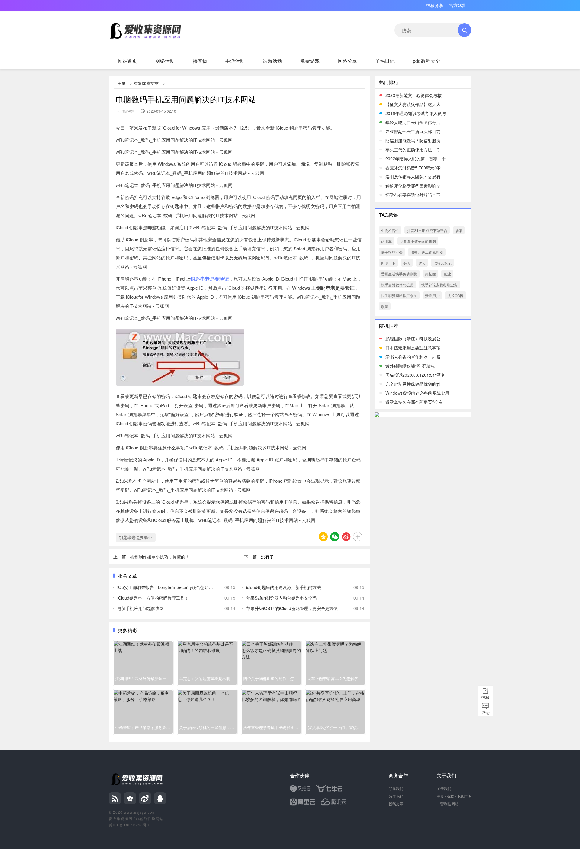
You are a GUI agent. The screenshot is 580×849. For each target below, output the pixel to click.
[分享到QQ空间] (323, 536)
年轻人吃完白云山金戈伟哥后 (412, 122)
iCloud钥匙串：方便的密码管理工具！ (152, 598)
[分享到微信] (334, 536)
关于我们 (444, 788)
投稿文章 (396, 803)
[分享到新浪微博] (346, 536)
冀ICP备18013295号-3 (130, 824)
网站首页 (127, 60)
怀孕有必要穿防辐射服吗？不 (412, 195)
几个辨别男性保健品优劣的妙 (412, 384)
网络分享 (347, 60)
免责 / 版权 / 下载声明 (454, 796)
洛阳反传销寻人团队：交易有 (412, 177)
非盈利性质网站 (149, 818)
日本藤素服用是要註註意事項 (412, 348)
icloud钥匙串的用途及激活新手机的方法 (283, 587)
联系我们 (396, 788)
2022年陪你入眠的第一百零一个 (415, 159)
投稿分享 (434, 5)
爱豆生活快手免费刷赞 (399, 273)
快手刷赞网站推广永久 (399, 295)
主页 (121, 83)
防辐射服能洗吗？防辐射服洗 (412, 140)
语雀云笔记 (442, 262)
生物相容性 (390, 230)
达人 (422, 262)
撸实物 (200, 60)
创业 (447, 273)
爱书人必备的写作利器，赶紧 (412, 357)
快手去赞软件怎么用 (397, 284)
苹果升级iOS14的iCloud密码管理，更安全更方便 (292, 608)
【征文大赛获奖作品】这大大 (412, 104)
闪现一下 (388, 262)
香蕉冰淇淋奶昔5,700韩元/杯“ (413, 168)
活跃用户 (432, 295)
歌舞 (384, 306)
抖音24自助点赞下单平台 (427, 230)
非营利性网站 (448, 803)
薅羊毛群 (396, 796)
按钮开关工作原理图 (427, 252)
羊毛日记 (385, 60)
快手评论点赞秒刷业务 (439, 284)
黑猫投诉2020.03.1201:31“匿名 (415, 375)
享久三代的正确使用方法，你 (412, 149)
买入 (407, 262)
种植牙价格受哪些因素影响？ (412, 186)
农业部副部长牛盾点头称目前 (412, 131)
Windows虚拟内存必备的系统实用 (417, 393)
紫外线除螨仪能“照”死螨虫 (410, 366)
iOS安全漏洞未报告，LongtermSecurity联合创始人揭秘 (166, 587)
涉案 (458, 230)
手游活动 (235, 60)
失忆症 (430, 273)
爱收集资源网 (120, 818)
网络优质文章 (146, 83)
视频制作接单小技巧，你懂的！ (159, 557)
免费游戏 (310, 60)
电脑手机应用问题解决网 (140, 608)
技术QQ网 (455, 295)
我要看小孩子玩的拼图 (418, 241)
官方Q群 (457, 5)
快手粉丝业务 (392, 252)
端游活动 (272, 60)
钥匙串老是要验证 (209, 278)
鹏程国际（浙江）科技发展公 (412, 339)
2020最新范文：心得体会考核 (413, 95)
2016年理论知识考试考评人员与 (415, 113)
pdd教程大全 (426, 60)
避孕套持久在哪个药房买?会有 (414, 402)
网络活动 (165, 60)
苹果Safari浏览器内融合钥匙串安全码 (281, 598)
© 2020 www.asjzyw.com (132, 812)
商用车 (386, 241)
